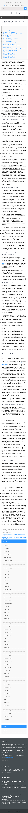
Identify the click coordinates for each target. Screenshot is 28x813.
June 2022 (6, 676)
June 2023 (6, 641)
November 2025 (8, 563)
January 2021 (7, 713)
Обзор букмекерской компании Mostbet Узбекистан (14, 33)
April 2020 (6, 719)
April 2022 (6, 682)
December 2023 (8, 629)
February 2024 (7, 624)
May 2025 (6, 580)
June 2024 (6, 612)
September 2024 (8, 603)
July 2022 (6, 673)
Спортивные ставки (7, 35)
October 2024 (7, 600)
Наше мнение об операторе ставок (10, 31)
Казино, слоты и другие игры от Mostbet (11, 45)
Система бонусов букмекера (9, 32)
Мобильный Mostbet (7, 36)
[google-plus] (18, 2)
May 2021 (6, 705)
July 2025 (6, 574)
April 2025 (6, 583)
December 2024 (8, 595)
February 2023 (7, 653)
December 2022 (8, 658)
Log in (5, 731)
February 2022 (7, 687)
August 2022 (7, 670)
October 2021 (7, 693)
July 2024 (6, 609)
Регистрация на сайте (7, 41)
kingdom (4, 532)
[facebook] (13, 2)
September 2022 (8, 667)
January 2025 (7, 592)
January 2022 (7, 690)
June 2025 (6, 577)
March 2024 (7, 621)
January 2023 (7, 655)
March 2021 (7, 708)
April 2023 (6, 647)
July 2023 (6, 638)
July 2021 (6, 699)
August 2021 (7, 696)
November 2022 (8, 661)
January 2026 (7, 557)
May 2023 (6, 644)
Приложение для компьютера (9, 44)
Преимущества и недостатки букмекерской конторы (14, 42)
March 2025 (7, 586)
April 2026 (6, 548)
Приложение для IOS (7, 39)
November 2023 (8, 632)
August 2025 (7, 571)
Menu (2, 17)
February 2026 (7, 554)
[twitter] (15, 2)
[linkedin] (20, 2)
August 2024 (7, 606)
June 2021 (6, 702)
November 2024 (8, 597)
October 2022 (7, 664)
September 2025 (8, 568)
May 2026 (6, 545)
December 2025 (8, 560)
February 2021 (7, 711)
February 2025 (7, 589)
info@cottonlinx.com (9, 757)
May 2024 (6, 615)
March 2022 (7, 684)
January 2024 (7, 626)
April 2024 (6, 618)
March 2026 (7, 551)
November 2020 (8, 716)
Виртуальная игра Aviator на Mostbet (10, 38)
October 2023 (7, 635)
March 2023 (7, 650)
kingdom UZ (8, 532)
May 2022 (6, 679)
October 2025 (7, 566)
